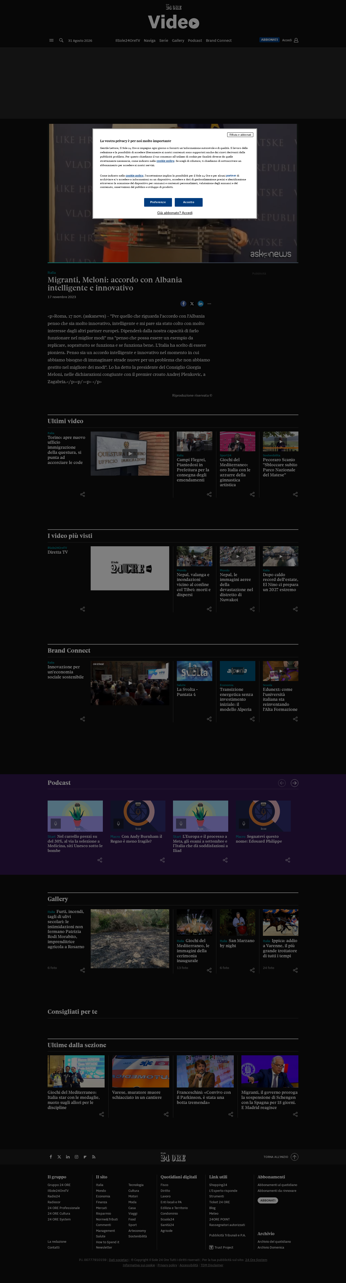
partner (231, 175)
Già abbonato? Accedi (175, 213)
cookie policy (165, 160)
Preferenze (158, 202)
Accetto (189, 202)
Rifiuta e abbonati (240, 134)
